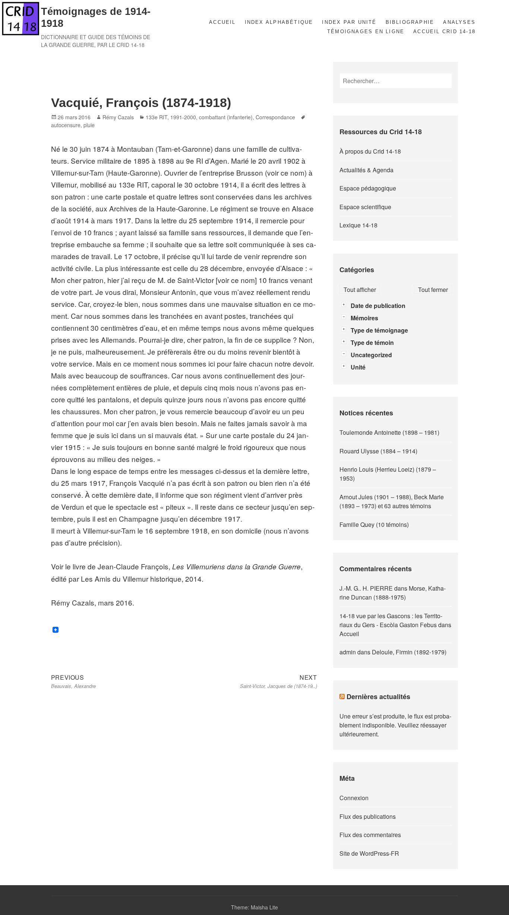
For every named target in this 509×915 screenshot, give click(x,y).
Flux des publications (367, 816)
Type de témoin (372, 342)
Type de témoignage (379, 330)
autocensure (65, 125)
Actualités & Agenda (366, 170)
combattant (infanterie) (226, 117)
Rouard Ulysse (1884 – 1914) (378, 451)
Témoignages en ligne (365, 31)
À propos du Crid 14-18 (370, 151)
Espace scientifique (365, 206)
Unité (358, 367)
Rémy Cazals (118, 117)
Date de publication (378, 305)
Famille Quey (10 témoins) (374, 524)
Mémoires (364, 318)
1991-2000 (183, 117)
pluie (89, 125)
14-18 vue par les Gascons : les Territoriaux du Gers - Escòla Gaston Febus (390, 620)
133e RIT (156, 117)
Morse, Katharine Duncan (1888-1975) (392, 592)
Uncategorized (371, 354)
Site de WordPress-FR (369, 853)
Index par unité (349, 22)
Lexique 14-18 (358, 225)
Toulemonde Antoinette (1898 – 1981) (389, 432)
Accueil (222, 22)
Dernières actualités (378, 696)
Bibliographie (410, 22)
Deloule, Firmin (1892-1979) (409, 652)
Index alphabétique (279, 22)
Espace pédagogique (367, 188)
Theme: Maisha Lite (254, 907)
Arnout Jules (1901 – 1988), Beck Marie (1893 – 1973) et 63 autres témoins (391, 501)
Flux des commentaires (370, 834)
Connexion (354, 797)
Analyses (459, 22)
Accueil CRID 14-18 (444, 31)
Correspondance (275, 117)
